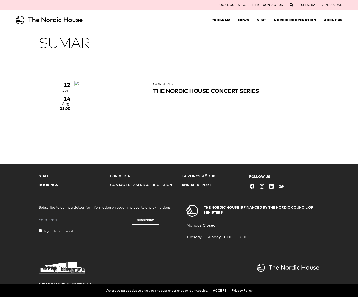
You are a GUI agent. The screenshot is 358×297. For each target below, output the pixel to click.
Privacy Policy (242, 290)
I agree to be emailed (58, 231)
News (243, 20)
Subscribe (145, 220)
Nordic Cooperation (295, 20)
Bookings (225, 5)
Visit (261, 20)
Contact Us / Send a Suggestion (141, 185)
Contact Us (273, 5)
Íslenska (307, 5)
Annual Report (196, 185)
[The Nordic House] (56, 20)
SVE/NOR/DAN (331, 5)
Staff (44, 176)
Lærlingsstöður (198, 176)
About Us (333, 20)
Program (220, 20)
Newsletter (248, 5)
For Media (120, 176)
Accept (219, 290)
